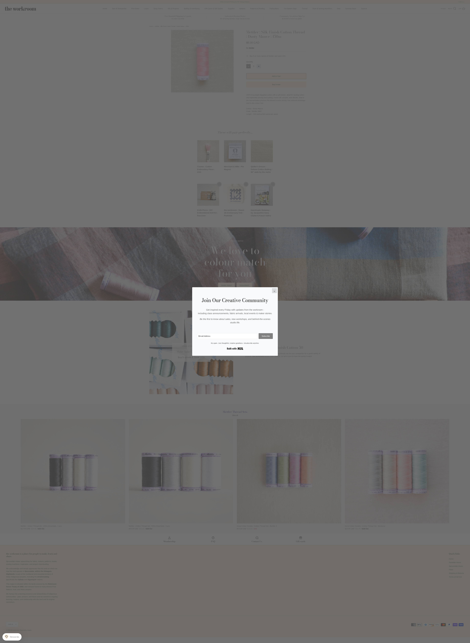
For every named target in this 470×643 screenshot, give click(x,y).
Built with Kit (235, 348)
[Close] (274, 290)
